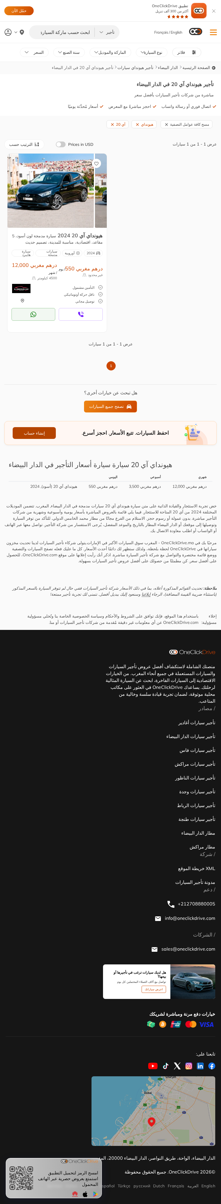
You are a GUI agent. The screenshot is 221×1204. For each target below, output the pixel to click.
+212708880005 (196, 904)
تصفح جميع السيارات (106, 406)
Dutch (159, 1185)
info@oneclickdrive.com (189, 918)
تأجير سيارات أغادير (196, 722)
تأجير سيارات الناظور (195, 778)
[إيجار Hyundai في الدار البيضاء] (50, 190)
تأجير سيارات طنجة (196, 819)
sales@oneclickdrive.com (187, 949)
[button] (213, 32)
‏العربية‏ (193, 1185)
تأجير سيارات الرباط (196, 805)
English (208, 1185)
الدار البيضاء (168, 67)
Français (176, 1185)
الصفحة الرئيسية (196, 67)
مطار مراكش (202, 847)
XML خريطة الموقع (196, 868)
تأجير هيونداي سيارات (135, 67)
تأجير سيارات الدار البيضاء (190, 736)
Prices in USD (81, 144)
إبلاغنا (146, 594)
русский (142, 1185)
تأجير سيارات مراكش (195, 764)
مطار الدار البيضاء (198, 833)
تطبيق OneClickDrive (170, 8)
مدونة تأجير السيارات (195, 882)
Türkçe (124, 1185)
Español (107, 1185)
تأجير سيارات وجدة (197, 791)
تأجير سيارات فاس (197, 750)
